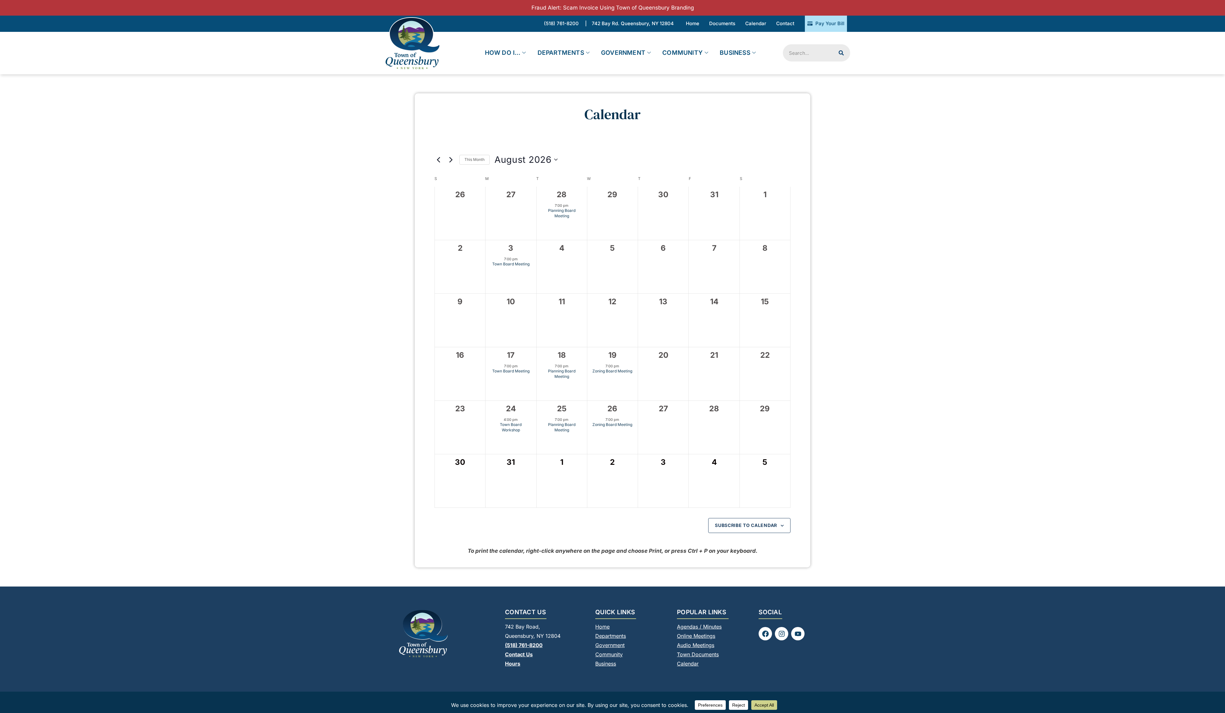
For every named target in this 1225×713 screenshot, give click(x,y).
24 (511, 408)
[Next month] (451, 159)
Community (682, 52)
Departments (561, 52)
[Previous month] (438, 159)
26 (612, 408)
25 (562, 408)
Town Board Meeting (511, 264)
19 (612, 355)
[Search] (841, 53)
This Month (474, 159)
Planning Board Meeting (561, 213)
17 (511, 355)
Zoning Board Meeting (612, 371)
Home (602, 626)
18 (562, 355)
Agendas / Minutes (699, 626)
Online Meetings (696, 636)
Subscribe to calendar (746, 525)
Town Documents (698, 654)
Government (623, 52)
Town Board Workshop (511, 427)
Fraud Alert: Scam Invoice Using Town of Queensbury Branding (612, 7)
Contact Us (519, 654)
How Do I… (503, 52)
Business (735, 52)
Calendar (688, 663)
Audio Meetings (695, 645)
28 (562, 194)
